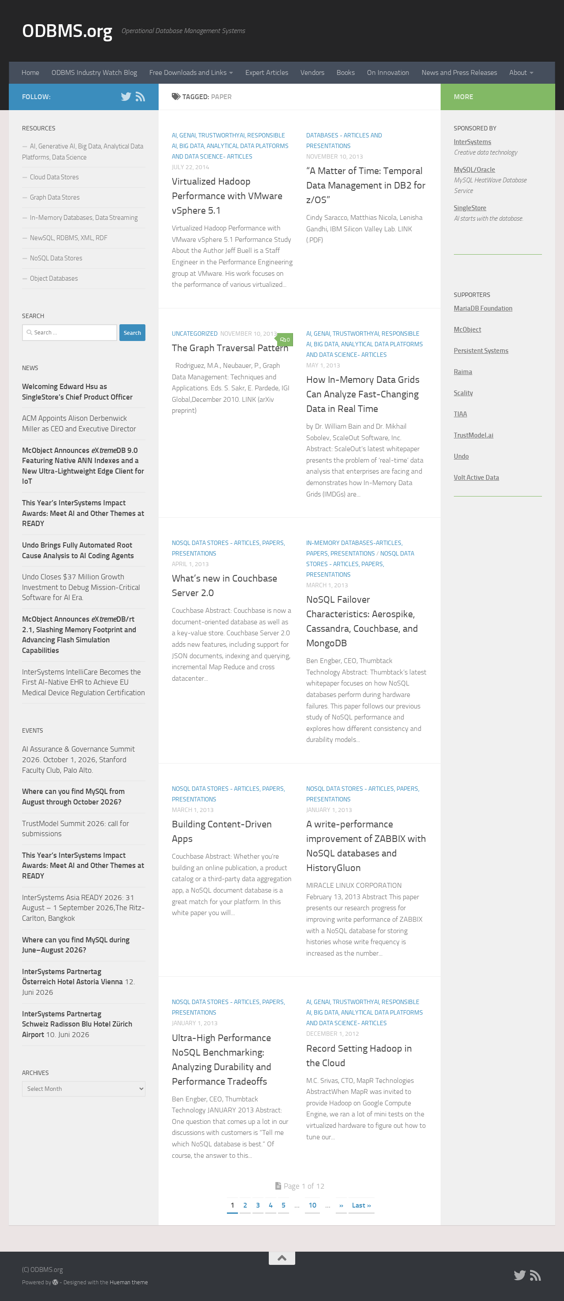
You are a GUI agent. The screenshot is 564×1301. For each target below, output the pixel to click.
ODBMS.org (67, 31)
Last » (361, 1205)
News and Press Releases (459, 72)
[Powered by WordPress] (55, 1282)
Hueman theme (129, 1282)
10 (312, 1205)
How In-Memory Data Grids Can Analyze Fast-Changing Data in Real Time (362, 394)
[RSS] (140, 96)
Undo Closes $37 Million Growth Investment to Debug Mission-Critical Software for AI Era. (81, 587)
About (518, 72)
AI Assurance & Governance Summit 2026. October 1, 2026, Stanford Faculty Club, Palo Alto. (78, 759)
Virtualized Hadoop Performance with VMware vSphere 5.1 (227, 196)
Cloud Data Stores (54, 177)
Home (30, 72)
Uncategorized (195, 333)
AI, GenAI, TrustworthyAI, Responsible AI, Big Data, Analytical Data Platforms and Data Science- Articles (230, 146)
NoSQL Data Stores (56, 258)
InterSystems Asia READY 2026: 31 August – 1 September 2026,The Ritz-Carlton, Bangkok (83, 908)
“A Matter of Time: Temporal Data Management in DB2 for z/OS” (366, 185)
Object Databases (54, 278)
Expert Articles (266, 72)
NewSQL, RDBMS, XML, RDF (69, 238)
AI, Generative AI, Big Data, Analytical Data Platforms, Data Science (82, 151)
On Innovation (388, 72)
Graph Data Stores (55, 197)
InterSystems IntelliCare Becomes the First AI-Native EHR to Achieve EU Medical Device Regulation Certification (83, 682)
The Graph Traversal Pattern (230, 348)
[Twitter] (126, 96)
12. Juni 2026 (78, 982)
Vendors (312, 72)
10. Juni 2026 (77, 1024)
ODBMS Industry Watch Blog (94, 72)
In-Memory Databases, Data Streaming (84, 218)
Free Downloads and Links (187, 72)
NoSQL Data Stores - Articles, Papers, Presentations (360, 564)
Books (346, 72)
